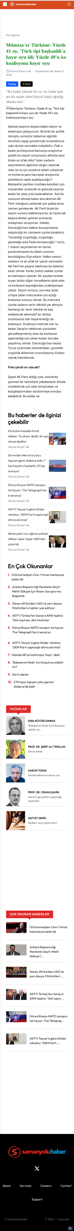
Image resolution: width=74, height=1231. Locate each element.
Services (25, 1186)
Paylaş (12, 84)
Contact (66, 1186)
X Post (26, 84)
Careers (45, 1186)
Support (37, 1199)
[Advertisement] (37, 872)
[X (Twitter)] (37, 1168)
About (6, 1186)
